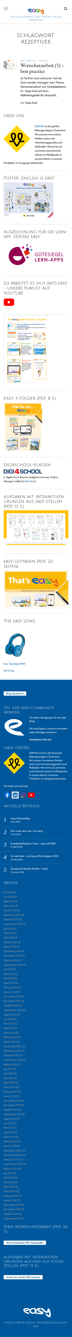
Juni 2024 (9, 973)
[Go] (66, 8)
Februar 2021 (10, 1141)
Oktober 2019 (11, 1213)
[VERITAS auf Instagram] (23, 797)
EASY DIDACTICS (28, 61)
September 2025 (13, 924)
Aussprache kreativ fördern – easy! (29, 868)
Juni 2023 (9, 1019)
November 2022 (13, 1050)
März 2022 (10, 1087)
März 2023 (10, 1032)
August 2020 (11, 1168)
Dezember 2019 (12, 1204)
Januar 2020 (10, 1200)
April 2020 (9, 1186)
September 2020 (13, 1164)
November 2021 (12, 1105)
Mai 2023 (9, 1023)
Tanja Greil (31, 102)
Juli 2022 (8, 1069)
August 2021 (10, 1118)
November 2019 (12, 1209)
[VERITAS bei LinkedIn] (15, 797)
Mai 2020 (9, 1182)
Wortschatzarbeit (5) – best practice (42, 68)
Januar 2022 (10, 1096)
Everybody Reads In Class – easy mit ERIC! (33, 843)
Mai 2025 (9, 933)
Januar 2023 (10, 1041)
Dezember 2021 (12, 1100)
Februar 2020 (11, 1195)
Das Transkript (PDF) (15, 663)
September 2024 (13, 964)
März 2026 (10, 906)
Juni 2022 (9, 1073)
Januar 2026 (10, 910)
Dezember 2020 (13, 1150)
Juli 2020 (8, 1173)
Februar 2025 (11, 942)
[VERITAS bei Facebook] (7, 797)
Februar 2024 (11, 987)
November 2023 (12, 1001)
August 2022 (11, 1064)
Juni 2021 (8, 1123)
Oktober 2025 (11, 919)
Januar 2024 (10, 992)
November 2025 (13, 915)
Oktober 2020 (12, 1159)
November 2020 (13, 1155)
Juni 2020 (9, 1177)
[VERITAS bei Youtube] (31, 797)
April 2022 (9, 1082)
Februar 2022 (11, 1091)
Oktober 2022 (11, 1055)
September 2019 (13, 1218)
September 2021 (13, 1114)
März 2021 (9, 1137)
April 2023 (9, 1028)
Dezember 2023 (13, 996)
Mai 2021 (8, 1127)
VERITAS (39, 126)
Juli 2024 (8, 969)
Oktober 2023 (11, 1005)
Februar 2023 (11, 1037)
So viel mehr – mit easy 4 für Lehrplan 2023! (34, 856)
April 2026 (9, 901)
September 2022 (13, 1059)
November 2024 (13, 955)
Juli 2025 (8, 928)
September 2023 (13, 1010)
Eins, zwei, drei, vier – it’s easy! (27, 831)
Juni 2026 (9, 896)
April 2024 (9, 982)
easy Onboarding (20, 818)
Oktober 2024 (11, 960)
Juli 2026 (8, 892)
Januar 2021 (10, 1146)
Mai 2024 (9, 978)
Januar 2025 (10, 946)
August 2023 (11, 1014)
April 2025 (9, 937)
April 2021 (9, 1132)
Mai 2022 (9, 1078)
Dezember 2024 (13, 951)
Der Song (9, 670)
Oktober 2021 (11, 1109)
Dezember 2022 (13, 1046)
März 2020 (10, 1191)
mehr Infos (29, 481)
